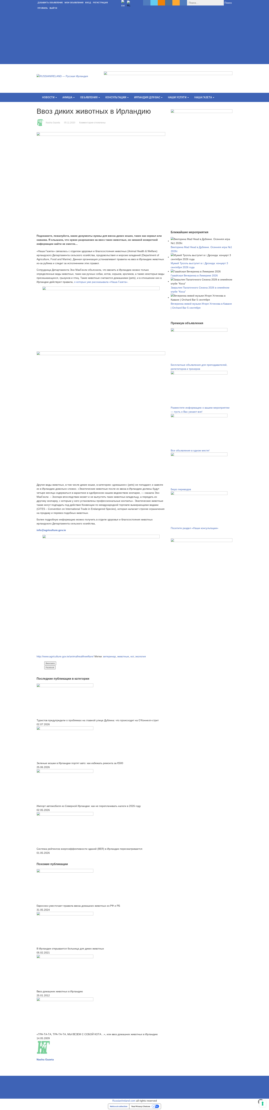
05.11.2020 (69, 122)
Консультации (116, 97)
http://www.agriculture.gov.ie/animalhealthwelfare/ (65, 656)
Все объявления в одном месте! (190, 450)
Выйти (53, 8)
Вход (88, 2)
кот (132, 656)
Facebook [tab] (50, 667)
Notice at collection (118, 1106)
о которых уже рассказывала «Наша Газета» (101, 281)
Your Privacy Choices (140, 1106)
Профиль (43, 8)
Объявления (89, 97)
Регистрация (100, 2)
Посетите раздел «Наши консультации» (194, 528)
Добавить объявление (50, 2)
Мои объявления (74, 2)
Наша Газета (203, 97)
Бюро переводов (181, 489)
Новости (48, 97)
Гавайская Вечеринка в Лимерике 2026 (194, 275)
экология (140, 656)
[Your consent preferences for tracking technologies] (262, 1103)
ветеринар (109, 656)
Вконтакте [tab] (50, 663)
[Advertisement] (134, 38)
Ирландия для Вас (147, 97)
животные (123, 656)
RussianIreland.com (123, 1100)
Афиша (67, 97)
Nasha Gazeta (53, 122)
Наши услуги (177, 97)
